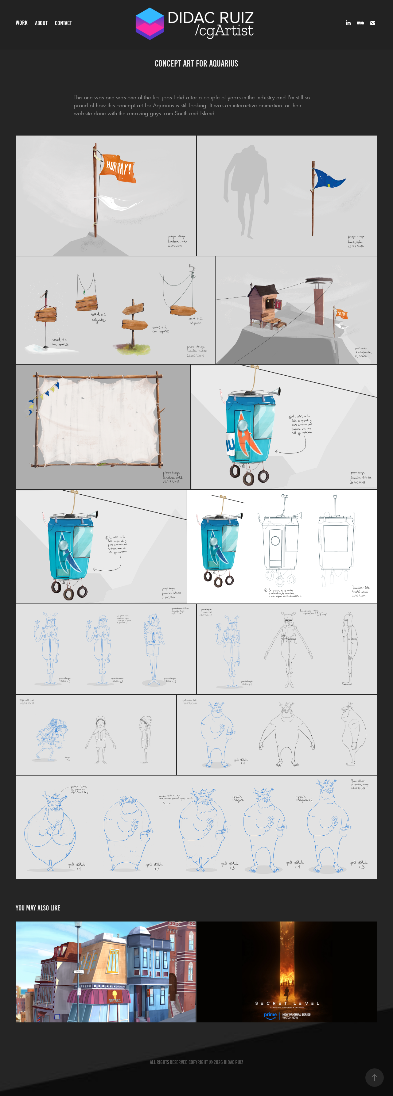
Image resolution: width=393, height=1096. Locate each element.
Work (22, 22)
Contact (63, 23)
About (41, 23)
